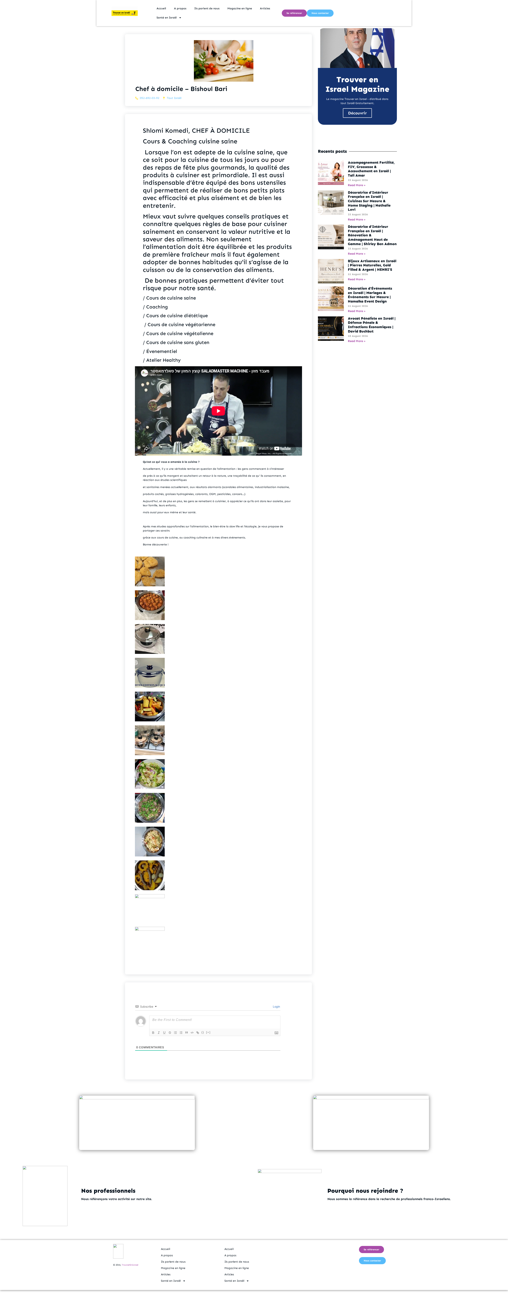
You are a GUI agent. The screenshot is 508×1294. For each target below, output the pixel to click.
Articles (265, 8)
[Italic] (159, 1032)
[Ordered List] (175, 1032)
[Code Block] (192, 1032)
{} (202, 1032)
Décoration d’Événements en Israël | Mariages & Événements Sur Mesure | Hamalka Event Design (370, 294)
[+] (208, 1032)
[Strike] (170, 1032)
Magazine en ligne (239, 8)
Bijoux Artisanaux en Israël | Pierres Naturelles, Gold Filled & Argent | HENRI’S (372, 265)
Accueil (161, 8)
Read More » (357, 185)
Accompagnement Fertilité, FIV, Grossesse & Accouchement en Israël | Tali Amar (371, 169)
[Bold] (153, 1032)
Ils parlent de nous (206, 8)
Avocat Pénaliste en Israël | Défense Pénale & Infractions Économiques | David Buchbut (371, 324)
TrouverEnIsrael (130, 1264)
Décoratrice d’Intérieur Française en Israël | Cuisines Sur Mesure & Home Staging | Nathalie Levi (369, 201)
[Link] (197, 1032)
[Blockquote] (186, 1032)
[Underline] (164, 1032)
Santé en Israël (167, 17)
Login (276, 1006)
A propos (180, 8)
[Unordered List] (181, 1032)
